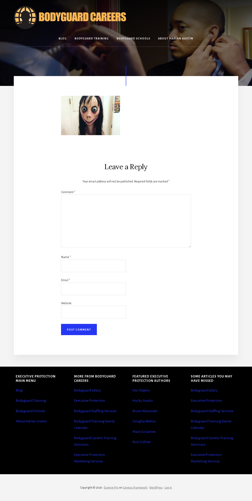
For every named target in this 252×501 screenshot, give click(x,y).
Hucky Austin (142, 400)
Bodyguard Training (31, 400)
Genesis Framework (135, 487)
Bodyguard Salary (87, 390)
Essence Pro (111, 487)
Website (66, 303)
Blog (19, 390)
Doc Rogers (141, 390)
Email (65, 280)
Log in (168, 487)
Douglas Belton (144, 421)
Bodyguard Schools (30, 411)
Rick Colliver (141, 442)
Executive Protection (89, 400)
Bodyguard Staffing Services (95, 411)
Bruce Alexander (145, 411)
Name (66, 257)
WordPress (156, 487)
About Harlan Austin (31, 421)
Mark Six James (144, 432)
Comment (68, 192)
